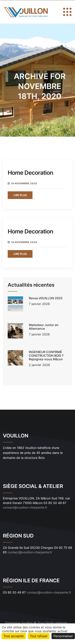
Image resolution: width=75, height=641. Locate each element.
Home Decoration (30, 172)
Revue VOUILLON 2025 (45, 298)
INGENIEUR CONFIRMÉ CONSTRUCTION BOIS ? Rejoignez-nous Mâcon (46, 355)
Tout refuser (39, 636)
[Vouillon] (26, 12)
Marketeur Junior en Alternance (43, 326)
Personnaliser (63, 636)
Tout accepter (13, 636)
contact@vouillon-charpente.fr (25, 507)
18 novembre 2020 (24, 183)
